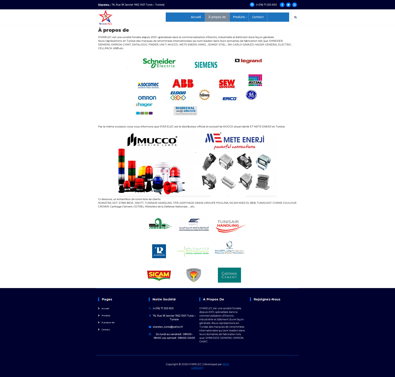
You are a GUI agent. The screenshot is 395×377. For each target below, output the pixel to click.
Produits (106, 315)
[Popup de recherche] (295, 17)
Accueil (105, 308)
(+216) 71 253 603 (266, 4)
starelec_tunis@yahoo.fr (168, 326)
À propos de (108, 322)
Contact (106, 329)
